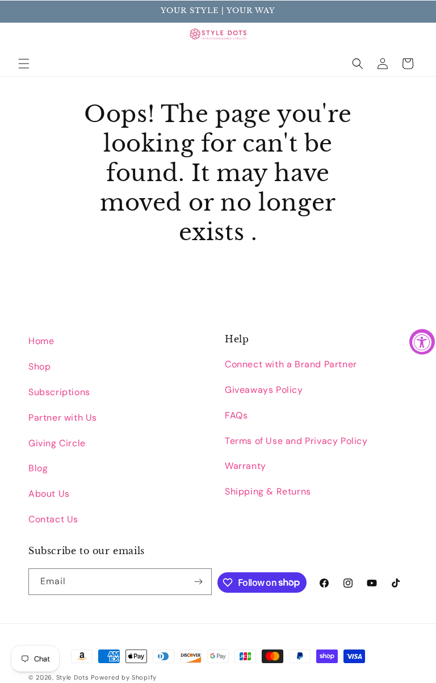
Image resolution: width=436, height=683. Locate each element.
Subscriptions (59, 392)
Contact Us (53, 519)
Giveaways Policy (264, 390)
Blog (38, 468)
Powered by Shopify (124, 677)
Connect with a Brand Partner (291, 364)
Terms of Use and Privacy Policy (296, 441)
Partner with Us (62, 418)
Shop (39, 366)
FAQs (236, 415)
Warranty (245, 466)
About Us (49, 494)
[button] (23, 63)
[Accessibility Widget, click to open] (422, 341)
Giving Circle (57, 443)
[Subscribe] (198, 581)
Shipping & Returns (268, 491)
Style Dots (72, 677)
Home (41, 341)
